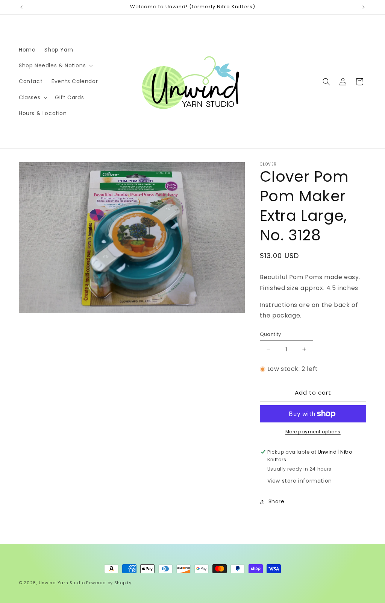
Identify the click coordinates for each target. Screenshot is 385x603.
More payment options (313, 431)
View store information (299, 481)
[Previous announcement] (21, 7)
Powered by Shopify (109, 583)
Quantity (270, 334)
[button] (55, 65)
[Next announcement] (363, 7)
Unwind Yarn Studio (62, 583)
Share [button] (276, 501)
